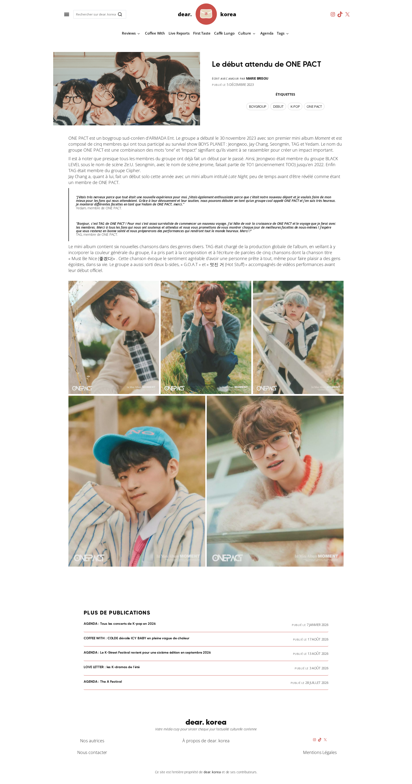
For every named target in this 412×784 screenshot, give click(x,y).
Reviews (129, 33)
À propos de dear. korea (206, 740)
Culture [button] (244, 33)
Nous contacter (92, 752)
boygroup (257, 106)
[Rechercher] (120, 14)
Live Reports (179, 33)
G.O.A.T (191, 264)
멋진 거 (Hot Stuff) (227, 264)
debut (278, 106)
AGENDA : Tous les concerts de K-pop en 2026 (120, 624)
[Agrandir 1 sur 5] (152, 287)
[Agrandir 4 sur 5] (199, 402)
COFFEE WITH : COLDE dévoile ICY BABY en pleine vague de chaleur (136, 638)
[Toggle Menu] (67, 14)
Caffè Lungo (224, 33)
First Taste (202, 33)
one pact (314, 106)
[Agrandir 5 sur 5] (337, 402)
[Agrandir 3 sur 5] (337, 287)
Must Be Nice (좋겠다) (92, 258)
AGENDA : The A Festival (103, 682)
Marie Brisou (257, 78)
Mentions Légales (319, 752)
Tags (280, 33)
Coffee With (155, 33)
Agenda (266, 33)
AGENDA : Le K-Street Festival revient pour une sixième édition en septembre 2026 (147, 653)
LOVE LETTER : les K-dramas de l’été (112, 667)
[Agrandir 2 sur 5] (245, 287)
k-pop (295, 106)
